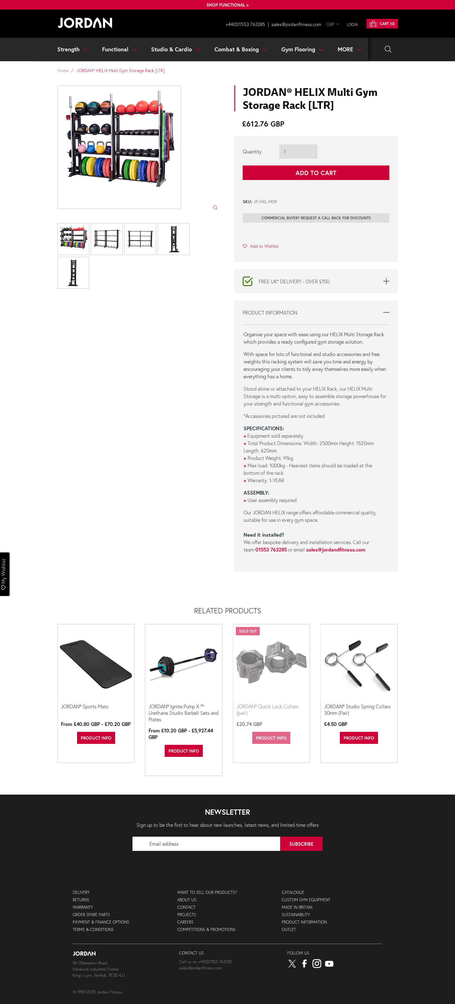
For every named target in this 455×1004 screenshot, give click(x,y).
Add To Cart (316, 173)
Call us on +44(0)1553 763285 (205, 961)
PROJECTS (186, 914)
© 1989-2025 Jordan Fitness (98, 992)
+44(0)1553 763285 (245, 24)
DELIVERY (81, 892)
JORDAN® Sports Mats (84, 706)
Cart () (387, 23)
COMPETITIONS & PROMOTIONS (206, 929)
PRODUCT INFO (96, 738)
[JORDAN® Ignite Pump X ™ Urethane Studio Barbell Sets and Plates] (183, 663)
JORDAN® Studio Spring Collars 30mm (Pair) (357, 709)
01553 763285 (271, 549)
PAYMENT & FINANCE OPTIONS (101, 922)
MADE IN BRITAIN (297, 907)
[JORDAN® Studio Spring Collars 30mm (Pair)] (359, 663)
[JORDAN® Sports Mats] (96, 663)
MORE (346, 49)
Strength (69, 49)
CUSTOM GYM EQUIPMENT (306, 900)
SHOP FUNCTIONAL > (227, 5)
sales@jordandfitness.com (335, 549)
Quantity (252, 151)
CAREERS (185, 922)
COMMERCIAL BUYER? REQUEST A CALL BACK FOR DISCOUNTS (316, 218)
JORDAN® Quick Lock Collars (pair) (267, 709)
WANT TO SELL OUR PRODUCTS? (207, 892)
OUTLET (289, 929)
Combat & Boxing (237, 49)
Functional (116, 49)
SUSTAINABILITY (296, 914)
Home (62, 70)
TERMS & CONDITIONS (93, 929)
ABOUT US (186, 900)
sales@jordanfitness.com (296, 24)
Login (352, 24)
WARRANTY (83, 907)
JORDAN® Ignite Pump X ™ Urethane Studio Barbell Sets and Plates (184, 713)
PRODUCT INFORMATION (304, 922)
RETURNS (81, 900)
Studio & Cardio (172, 49)
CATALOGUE (293, 892)
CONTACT (186, 907)
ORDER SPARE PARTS (91, 914)
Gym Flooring (299, 49)
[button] (261, 246)
